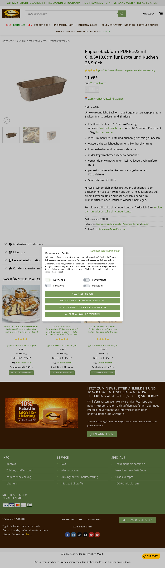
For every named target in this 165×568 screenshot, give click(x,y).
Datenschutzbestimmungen (105, 250)
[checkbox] (48, 280)
